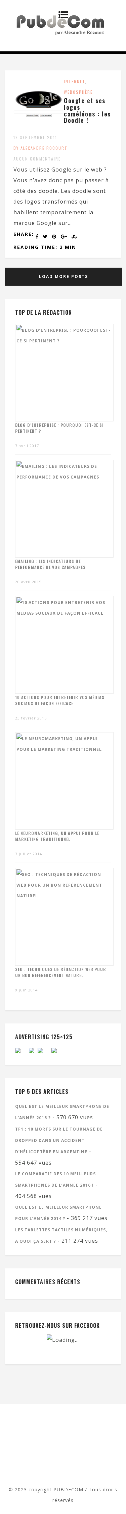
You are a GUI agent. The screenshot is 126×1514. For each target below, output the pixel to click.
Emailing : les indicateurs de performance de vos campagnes (50, 564)
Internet (74, 81)
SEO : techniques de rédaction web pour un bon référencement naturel (60, 972)
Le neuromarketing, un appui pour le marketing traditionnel (57, 836)
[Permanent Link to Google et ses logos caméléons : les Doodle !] (38, 126)
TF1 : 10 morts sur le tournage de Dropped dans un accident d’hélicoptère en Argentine (59, 1140)
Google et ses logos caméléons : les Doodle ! (87, 110)
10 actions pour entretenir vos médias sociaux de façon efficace (59, 700)
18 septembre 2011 (35, 137)
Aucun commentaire (37, 159)
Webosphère (78, 92)
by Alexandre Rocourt (40, 148)
